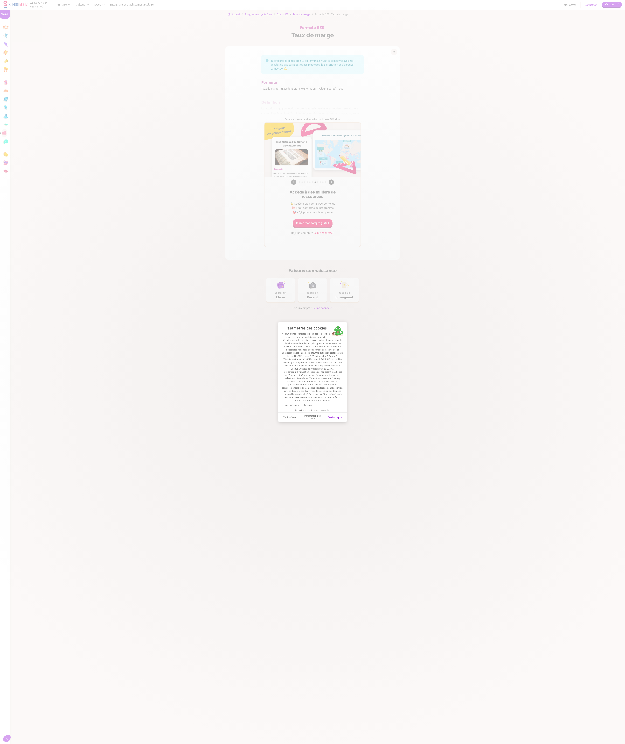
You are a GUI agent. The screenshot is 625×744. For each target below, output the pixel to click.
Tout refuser (289, 417)
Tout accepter (335, 417)
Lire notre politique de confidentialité (297, 405)
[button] (7, 738)
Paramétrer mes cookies (312, 417)
